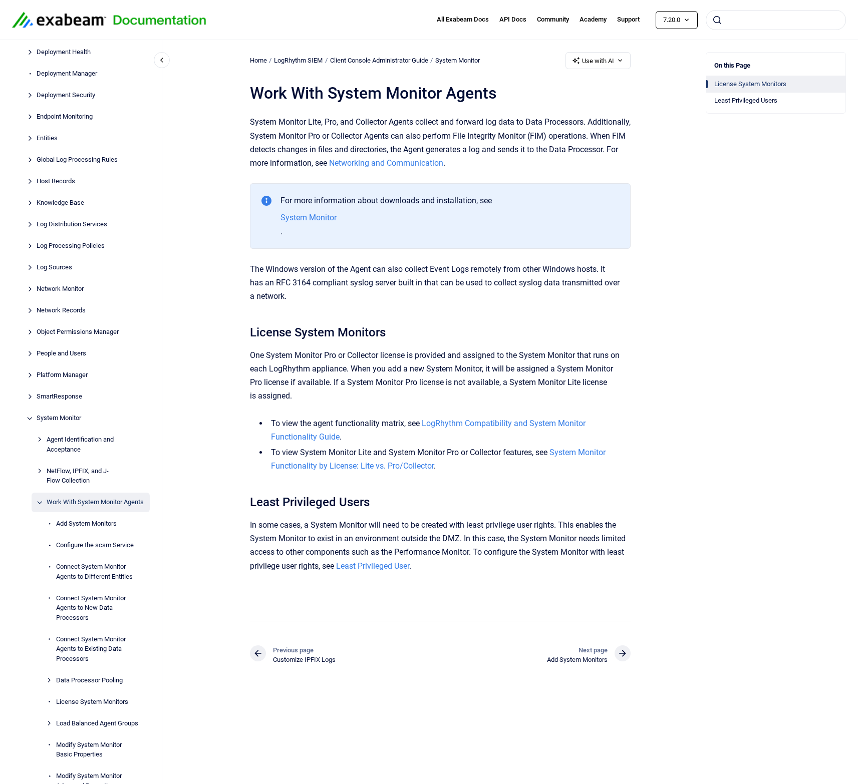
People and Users (61, 353)
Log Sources (54, 267)
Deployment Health (64, 52)
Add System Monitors (86, 524)
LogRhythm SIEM (298, 60)
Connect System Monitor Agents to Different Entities (94, 572)
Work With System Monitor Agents (95, 502)
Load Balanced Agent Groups (97, 723)
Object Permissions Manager (78, 332)
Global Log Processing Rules (77, 160)
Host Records (56, 181)
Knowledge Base (60, 203)
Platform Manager (62, 375)
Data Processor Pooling (89, 680)
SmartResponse (59, 397)
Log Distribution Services (72, 224)
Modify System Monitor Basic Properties (89, 749)
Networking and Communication (386, 163)
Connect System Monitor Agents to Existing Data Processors (91, 648)
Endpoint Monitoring (65, 117)
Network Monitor (60, 289)
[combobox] (775, 20)
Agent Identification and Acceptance (80, 445)
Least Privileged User (372, 566)
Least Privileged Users (745, 100)
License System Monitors (92, 701)
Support (628, 19)
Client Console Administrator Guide (379, 60)
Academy (593, 19)
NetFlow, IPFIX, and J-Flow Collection (78, 476)
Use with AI (598, 61)
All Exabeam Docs (463, 19)
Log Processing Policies (71, 246)
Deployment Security (66, 95)
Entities (47, 138)
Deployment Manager (67, 74)
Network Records (61, 310)
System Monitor (59, 418)
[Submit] (717, 20)
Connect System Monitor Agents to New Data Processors (91, 607)
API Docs (512, 19)
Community (553, 19)
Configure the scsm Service (95, 545)
